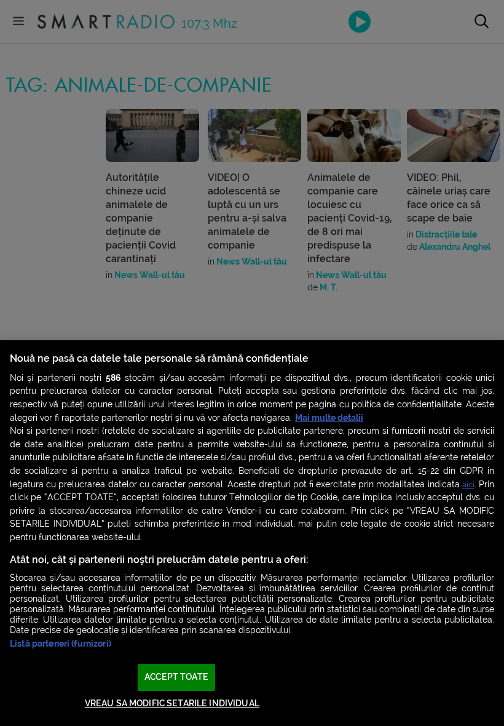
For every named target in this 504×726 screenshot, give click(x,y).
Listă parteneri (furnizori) (60, 644)
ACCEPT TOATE (176, 677)
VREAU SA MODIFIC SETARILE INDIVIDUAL (172, 703)
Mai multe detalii (329, 418)
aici (468, 484)
